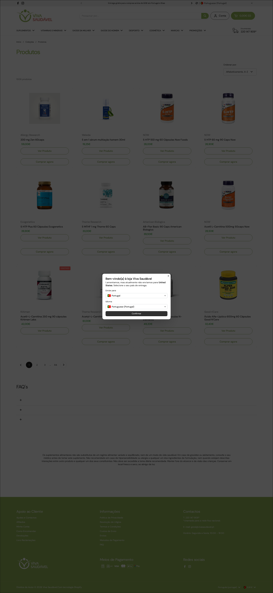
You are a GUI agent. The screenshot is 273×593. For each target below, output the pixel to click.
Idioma (109, 301)
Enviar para (111, 290)
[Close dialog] (168, 275)
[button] (136, 295)
